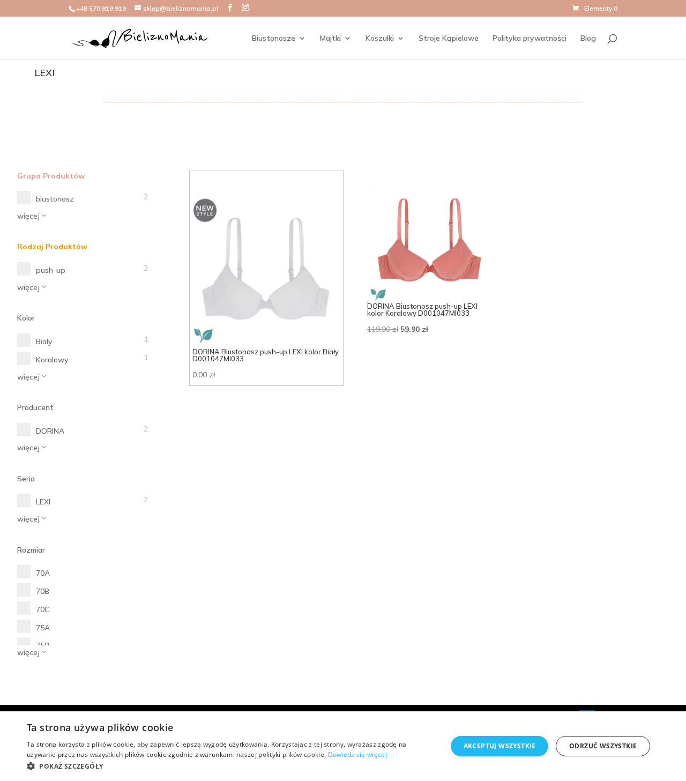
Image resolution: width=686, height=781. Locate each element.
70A (43, 573)
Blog (588, 38)
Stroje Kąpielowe (449, 38)
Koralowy (52, 360)
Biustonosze (273, 38)
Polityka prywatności (529, 38)
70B (42, 591)
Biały (44, 341)
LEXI (43, 502)
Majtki (330, 38)
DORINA (50, 431)
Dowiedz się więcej (357, 754)
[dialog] (343, 746)
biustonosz (55, 199)
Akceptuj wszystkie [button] (500, 745)
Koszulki (380, 38)
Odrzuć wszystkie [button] (603, 745)
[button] (231, 766)
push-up (50, 270)
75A (43, 628)
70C (42, 609)
